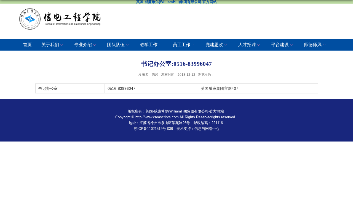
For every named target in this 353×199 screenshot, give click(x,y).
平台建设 (280, 44)
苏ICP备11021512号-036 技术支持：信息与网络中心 (177, 129)
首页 (27, 44)
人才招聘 (247, 44)
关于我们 (50, 44)
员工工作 (181, 44)
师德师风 (313, 44)
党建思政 (214, 44)
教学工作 (148, 44)
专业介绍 (83, 44)
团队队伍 (116, 44)
